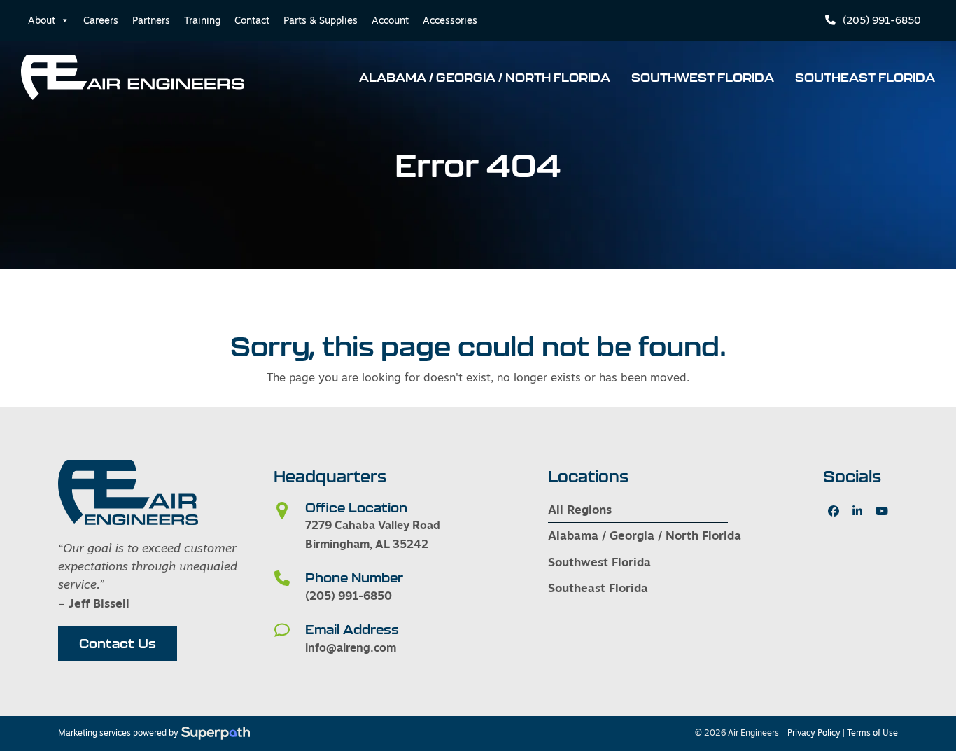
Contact (251, 20)
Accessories (450, 20)
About (41, 20)
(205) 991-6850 (882, 20)
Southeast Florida (598, 587)
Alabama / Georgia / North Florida (644, 535)
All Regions (580, 509)
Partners (151, 20)
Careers (100, 20)
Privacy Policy (814, 732)
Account (390, 20)
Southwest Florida (599, 561)
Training (202, 20)
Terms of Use (872, 732)
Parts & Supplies (320, 20)
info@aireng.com (350, 647)
